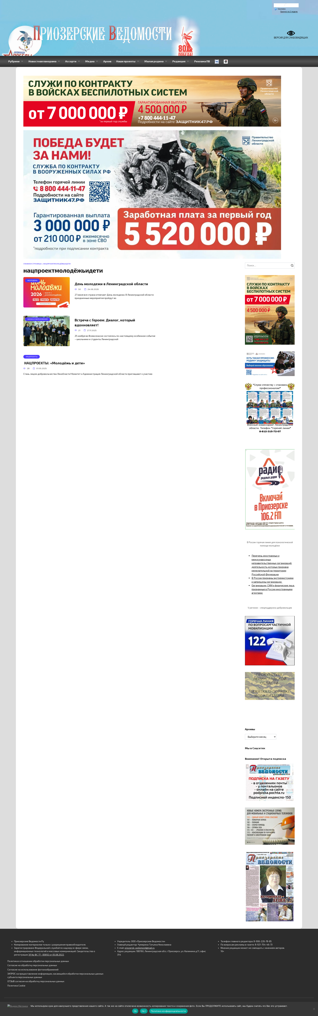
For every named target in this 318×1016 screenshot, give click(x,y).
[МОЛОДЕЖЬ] (46, 305)
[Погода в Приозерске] (286, 6)
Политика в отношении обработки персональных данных (38, 961)
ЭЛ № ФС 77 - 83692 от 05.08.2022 (46, 954)
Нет (144, 1011)
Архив (107, 61)
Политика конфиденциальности (168, 1011)
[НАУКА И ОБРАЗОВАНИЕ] (46, 344)
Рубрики (14, 61)
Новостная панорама (42, 61)
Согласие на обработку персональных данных (32, 965)
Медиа (89, 61)
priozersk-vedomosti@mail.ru (140, 948)
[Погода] (280, 9)
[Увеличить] (290, 355)
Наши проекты (125, 61)
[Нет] (314, 1009)
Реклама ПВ (202, 61)
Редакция (178, 61)
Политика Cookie (16, 985)
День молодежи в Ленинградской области (111, 284)
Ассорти (70, 61)
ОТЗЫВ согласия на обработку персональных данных (35, 981)
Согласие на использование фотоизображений (32, 969)
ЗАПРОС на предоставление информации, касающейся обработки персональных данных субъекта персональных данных (55, 975)
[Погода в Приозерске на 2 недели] (289, 12)
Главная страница (32, 264)
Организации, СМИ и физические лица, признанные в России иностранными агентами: (273, 589)
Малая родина (153, 61)
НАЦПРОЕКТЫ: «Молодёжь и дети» (54, 363)
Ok (135, 1011)
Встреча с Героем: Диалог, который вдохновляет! (105, 322)
